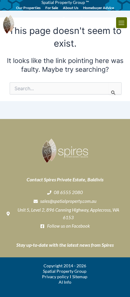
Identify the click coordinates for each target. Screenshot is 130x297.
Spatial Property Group (64, 271)
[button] (121, 22)
